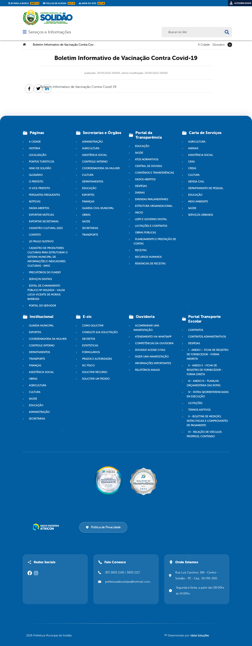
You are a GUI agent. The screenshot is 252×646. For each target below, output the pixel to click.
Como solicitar (92, 325)
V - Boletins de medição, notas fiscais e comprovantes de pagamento (207, 421)
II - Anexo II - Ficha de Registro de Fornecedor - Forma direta (205, 370)
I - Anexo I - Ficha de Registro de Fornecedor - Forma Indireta (207, 354)
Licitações (195, 403)
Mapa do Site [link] (92, 3)
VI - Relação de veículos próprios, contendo (204, 434)
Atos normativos (146, 159)
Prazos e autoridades (97, 358)
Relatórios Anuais (147, 370)
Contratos (195, 330)
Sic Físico (88, 365)
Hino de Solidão (40, 168)
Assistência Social (94, 155)
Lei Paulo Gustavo (41, 241)
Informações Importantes (153, 363)
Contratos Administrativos (207, 336)
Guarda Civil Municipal (98, 208)
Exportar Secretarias (43, 221)
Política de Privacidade (106, 527)
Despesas (141, 186)
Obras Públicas (145, 232)
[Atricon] (46, 527)
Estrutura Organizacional (153, 206)
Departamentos (92, 181)
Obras (86, 214)
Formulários (91, 352)
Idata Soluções (200, 635)
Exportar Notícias (41, 214)
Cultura (88, 175)
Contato (35, 234)
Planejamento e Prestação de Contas (155, 241)
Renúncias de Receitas (150, 263)
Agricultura (90, 148)
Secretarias (90, 228)
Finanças (88, 201)
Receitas (140, 250)
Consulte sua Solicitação (100, 332)
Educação (89, 188)
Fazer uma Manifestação (152, 356)
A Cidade (204, 44)
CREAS (192, 168)
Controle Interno (95, 161)
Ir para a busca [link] (24, 3)
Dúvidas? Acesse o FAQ (150, 350)
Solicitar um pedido (96, 378)
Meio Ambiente (198, 201)
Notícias (34, 201)
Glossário (218, 44)
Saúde (86, 221)
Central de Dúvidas (148, 166)
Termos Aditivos (199, 409)
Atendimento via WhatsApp (153, 336)
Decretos (88, 338)
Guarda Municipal (41, 325)
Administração (92, 141)
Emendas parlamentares (151, 199)
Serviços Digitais (40, 279)
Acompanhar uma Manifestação (146, 327)
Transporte (90, 234)
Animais (193, 148)
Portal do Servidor (42, 305)
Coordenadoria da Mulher (101, 168)
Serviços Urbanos (200, 214)
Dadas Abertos (39, 208)
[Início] (24, 44)
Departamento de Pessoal (205, 188)
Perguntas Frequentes (44, 194)
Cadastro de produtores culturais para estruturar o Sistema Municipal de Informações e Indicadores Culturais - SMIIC (47, 257)
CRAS (191, 161)
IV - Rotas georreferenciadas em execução (208, 394)
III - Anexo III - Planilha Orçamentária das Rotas (203, 383)
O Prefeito (36, 181)
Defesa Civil (196, 181)
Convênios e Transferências (154, 172)
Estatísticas (90, 345)
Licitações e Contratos (151, 226)
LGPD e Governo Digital (151, 219)
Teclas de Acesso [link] (60, 3)
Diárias (140, 192)
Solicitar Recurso (94, 372)
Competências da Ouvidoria (154, 343)
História (34, 148)
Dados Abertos (145, 179)
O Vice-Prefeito (39, 188)
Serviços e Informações (49, 32)
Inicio (139, 212)
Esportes (88, 194)
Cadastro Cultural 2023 (46, 228)
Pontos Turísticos (41, 161)
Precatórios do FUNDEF (45, 272)
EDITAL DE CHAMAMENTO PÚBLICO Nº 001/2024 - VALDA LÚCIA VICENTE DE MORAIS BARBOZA (46, 292)
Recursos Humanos (148, 257)
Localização (37, 155)
